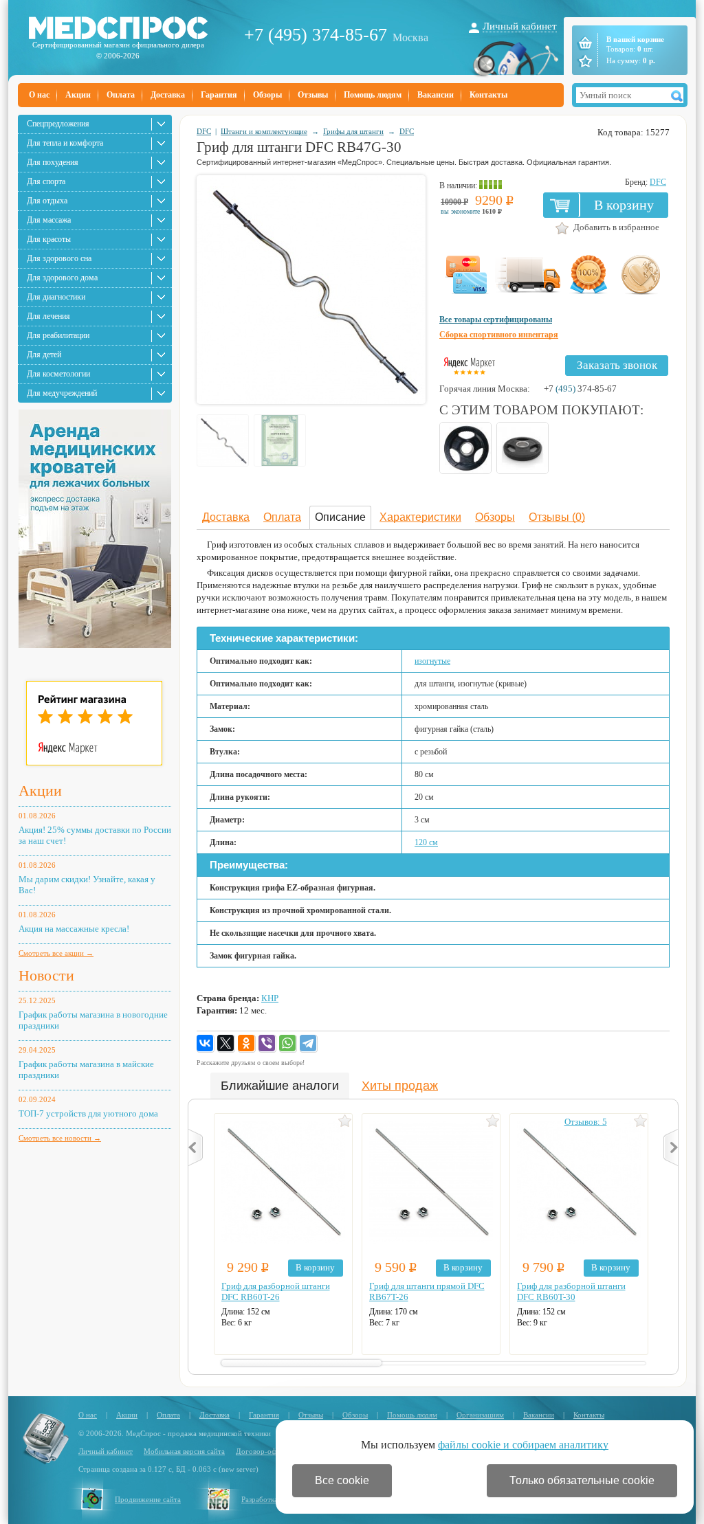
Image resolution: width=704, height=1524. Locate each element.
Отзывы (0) (557, 517)
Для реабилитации (58, 335)
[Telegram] (309, 1044)
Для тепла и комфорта (65, 143)
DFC (204, 131)
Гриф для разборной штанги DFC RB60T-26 (275, 1291)
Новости (46, 975)
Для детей (44, 354)
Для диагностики (56, 297)
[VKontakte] (205, 1044)
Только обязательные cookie (581, 1480)
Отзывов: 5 (585, 1122)
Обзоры (267, 95)
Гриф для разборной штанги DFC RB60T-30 (571, 1291)
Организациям (480, 1415)
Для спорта (46, 181)
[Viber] (267, 1044)
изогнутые (432, 661)
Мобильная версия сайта (184, 1451)
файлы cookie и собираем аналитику (523, 1444)
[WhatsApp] (288, 1044)
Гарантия (219, 95)
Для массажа (49, 220)
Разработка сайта (269, 1499)
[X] (226, 1044)
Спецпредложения (58, 123)
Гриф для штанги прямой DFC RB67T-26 (427, 1291)
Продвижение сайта (148, 1499)
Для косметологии (58, 374)
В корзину (624, 204)
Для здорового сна (59, 258)
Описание (340, 517)
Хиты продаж (400, 1085)
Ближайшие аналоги (280, 1085)
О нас (39, 95)
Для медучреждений (62, 393)
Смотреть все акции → (56, 953)
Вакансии (435, 95)
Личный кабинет (520, 26)
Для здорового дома (62, 277)
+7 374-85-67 (580, 388)
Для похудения (52, 162)
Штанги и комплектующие (264, 131)
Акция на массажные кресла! (74, 928)
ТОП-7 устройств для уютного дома (88, 1113)
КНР (269, 998)
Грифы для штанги (353, 131)
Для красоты (49, 239)
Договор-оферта (263, 1451)
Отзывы (313, 95)
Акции (78, 95)
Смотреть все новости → (60, 1138)
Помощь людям (373, 95)
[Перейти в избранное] (584, 61)
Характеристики (420, 517)
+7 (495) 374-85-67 (315, 35)
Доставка (168, 95)
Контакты (488, 95)
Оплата (121, 95)
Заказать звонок (617, 365)
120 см (426, 842)
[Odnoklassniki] (247, 1044)
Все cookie (342, 1480)
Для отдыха (47, 200)
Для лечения (48, 316)
